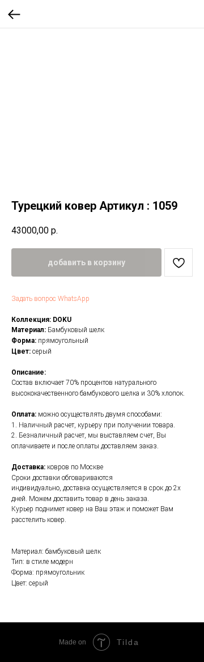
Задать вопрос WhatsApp (50, 299)
